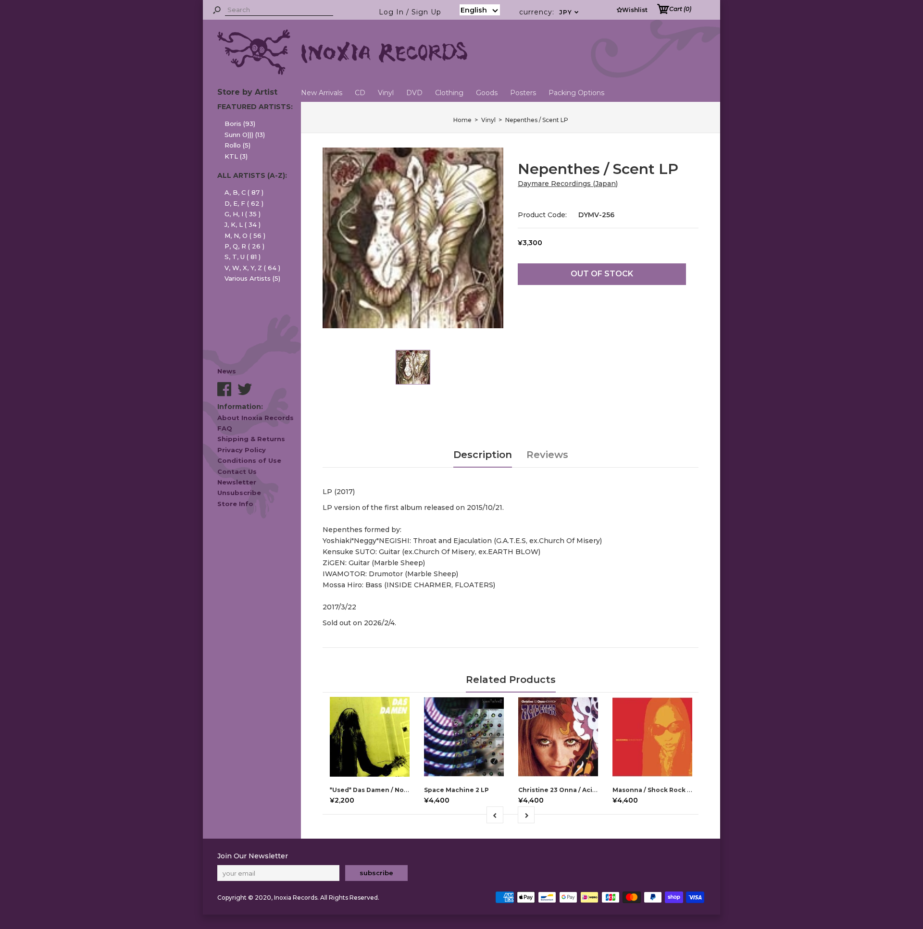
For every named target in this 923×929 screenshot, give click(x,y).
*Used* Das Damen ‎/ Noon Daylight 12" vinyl (399, 789)
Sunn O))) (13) (245, 134)
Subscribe (376, 873)
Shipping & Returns (251, 439)
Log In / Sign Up (410, 12)
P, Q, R (244, 246)
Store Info (235, 504)
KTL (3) (236, 156)
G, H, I (243, 214)
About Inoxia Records (255, 417)
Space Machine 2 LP (456, 789)
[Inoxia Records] (342, 72)
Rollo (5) (237, 145)
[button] (480, 9)
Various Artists (252, 278)
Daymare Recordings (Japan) (568, 183)
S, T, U (243, 256)
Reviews (547, 454)
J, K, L (243, 224)
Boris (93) (240, 123)
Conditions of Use (249, 460)
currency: (549, 12)
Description (482, 454)
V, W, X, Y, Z (252, 268)
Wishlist (635, 9)
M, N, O (245, 235)
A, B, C (244, 192)
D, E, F (244, 203)
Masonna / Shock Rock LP (653, 789)
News (226, 371)
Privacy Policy (241, 450)
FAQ (224, 428)
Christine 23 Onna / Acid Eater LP (571, 789)
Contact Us (237, 471)
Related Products (511, 679)
